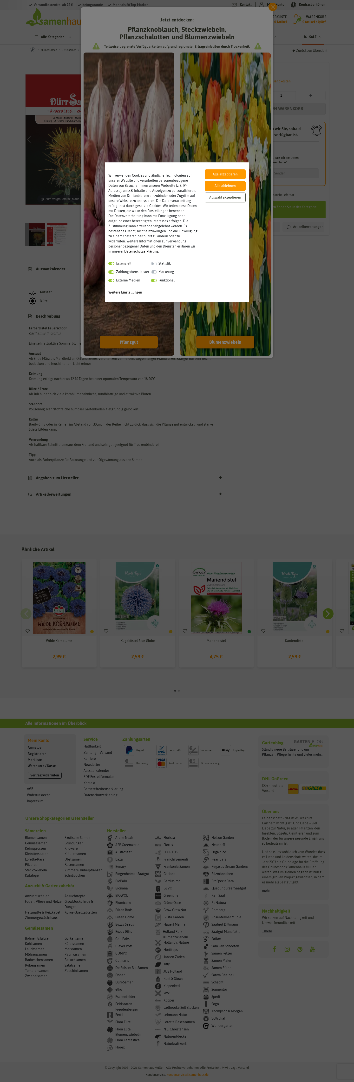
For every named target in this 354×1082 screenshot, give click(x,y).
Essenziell (123, 263)
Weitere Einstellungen (125, 292)
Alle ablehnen (225, 186)
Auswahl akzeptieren (225, 197)
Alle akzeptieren (225, 174)
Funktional (166, 280)
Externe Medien (128, 280)
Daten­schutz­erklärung (141, 251)
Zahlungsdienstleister (132, 272)
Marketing (166, 272)
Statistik (164, 263)
